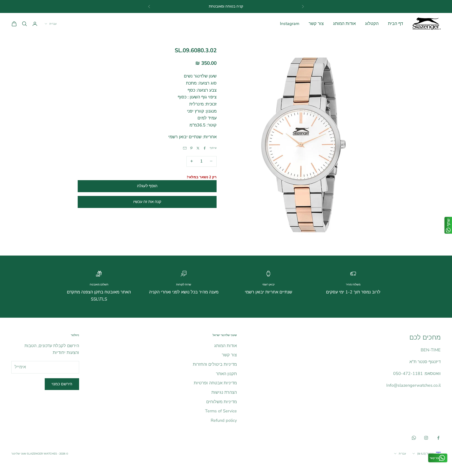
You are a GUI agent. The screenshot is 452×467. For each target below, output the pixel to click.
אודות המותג (344, 23)
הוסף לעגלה (147, 185)
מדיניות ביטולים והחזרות (215, 364)
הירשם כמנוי (62, 384)
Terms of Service (221, 411)
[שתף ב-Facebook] (204, 148)
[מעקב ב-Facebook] (438, 437)
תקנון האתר (226, 374)
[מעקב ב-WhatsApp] (414, 437)
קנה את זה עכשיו (147, 201)
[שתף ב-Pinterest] (191, 148)
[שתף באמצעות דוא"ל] (185, 148)
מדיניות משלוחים (221, 402)
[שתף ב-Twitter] (198, 148)
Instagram (289, 23)
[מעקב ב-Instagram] (426, 437)
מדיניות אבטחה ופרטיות (215, 383)
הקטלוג (372, 23)
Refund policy (224, 420)
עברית (52, 23)
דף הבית (395, 23)
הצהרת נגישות (224, 392)
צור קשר (316, 23)
